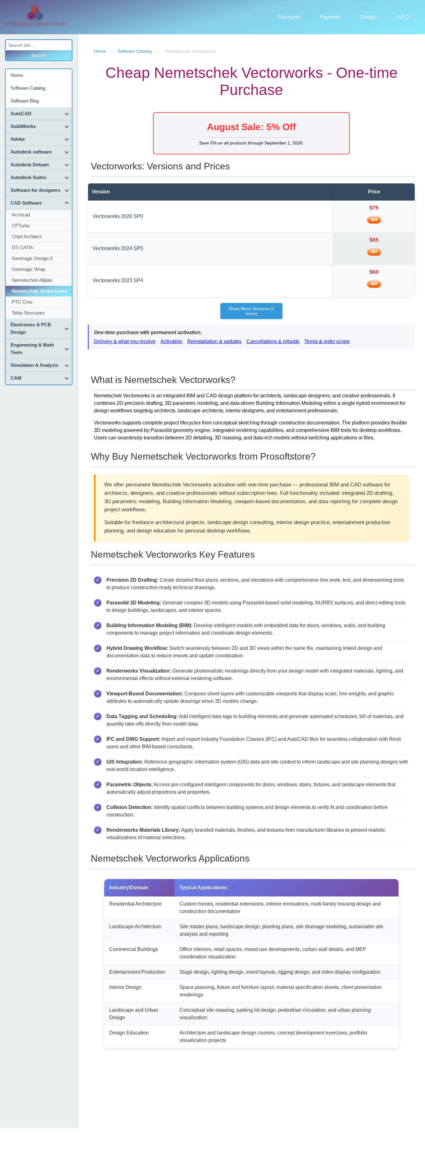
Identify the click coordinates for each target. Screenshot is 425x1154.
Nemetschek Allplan (32, 280)
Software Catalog (28, 88)
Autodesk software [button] (31, 151)
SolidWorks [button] (23, 126)
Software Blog (25, 100)
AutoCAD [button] (21, 113)
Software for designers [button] (35, 190)
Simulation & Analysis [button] (34, 365)
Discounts (289, 17)
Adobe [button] (18, 139)
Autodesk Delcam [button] (30, 164)
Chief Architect (26, 236)
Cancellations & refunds (272, 341)
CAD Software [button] (26, 203)
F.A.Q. (403, 17)
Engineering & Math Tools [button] (32, 348)
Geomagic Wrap (28, 269)
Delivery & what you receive (125, 341)
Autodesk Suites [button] (28, 177)
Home (17, 75)
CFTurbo (21, 225)
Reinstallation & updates (214, 341)
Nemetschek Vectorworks (39, 291)
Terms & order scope (327, 341)
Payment (330, 17)
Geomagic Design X (32, 258)
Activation (171, 341)
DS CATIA (22, 247)
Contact (368, 17)
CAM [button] (16, 378)
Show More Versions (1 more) (251, 311)
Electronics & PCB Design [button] (31, 328)
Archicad (21, 214)
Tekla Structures (28, 312)
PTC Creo (22, 302)
